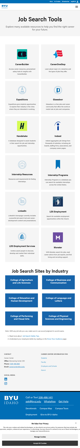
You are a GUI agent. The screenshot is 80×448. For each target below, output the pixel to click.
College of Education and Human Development (21, 299)
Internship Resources (22, 174)
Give (51, 1)
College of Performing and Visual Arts (21, 317)
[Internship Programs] (58, 165)
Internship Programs (58, 175)
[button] (76, 423)
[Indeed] (58, 126)
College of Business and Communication (58, 281)
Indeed (58, 135)
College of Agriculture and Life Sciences (21, 281)
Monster (58, 247)
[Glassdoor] (58, 90)
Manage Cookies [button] (40, 437)
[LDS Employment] (58, 202)
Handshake (22, 135)
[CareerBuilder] (22, 54)
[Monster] (58, 237)
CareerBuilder (22, 64)
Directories (65, 1)
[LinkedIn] (22, 201)
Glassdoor (58, 99)
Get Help (63, 401)
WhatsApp (50, 401)
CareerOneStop (57, 64)
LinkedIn (22, 210)
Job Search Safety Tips (30, 336)
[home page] (5, 6)
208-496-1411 (46, 397)
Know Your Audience (54, 339)
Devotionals (31, 408)
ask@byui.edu (33, 401)
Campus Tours (61, 408)
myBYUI (73, 1)
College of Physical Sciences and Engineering (58, 317)
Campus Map (46, 408)
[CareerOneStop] (58, 54)
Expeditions (22, 99)
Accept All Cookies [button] (40, 443)
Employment (31, 414)
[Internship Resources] (22, 164)
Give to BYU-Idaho (49, 414)
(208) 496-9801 (15, 364)
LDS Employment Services (22, 246)
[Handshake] (22, 126)
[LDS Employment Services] (22, 236)
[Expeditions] (22, 90)
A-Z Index (57, 1)
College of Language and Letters (58, 299)
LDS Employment (58, 211)
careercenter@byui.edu (17, 366)
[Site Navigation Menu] (77, 7)
